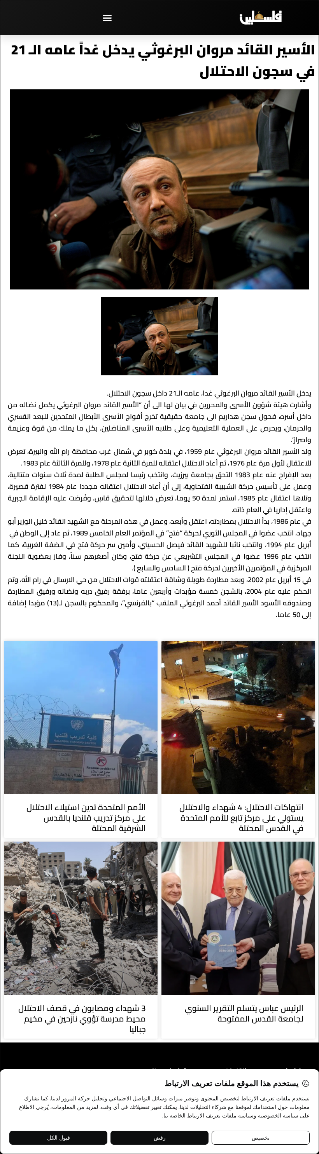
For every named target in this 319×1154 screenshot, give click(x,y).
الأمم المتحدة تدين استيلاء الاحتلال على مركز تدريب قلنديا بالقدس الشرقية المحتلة (86, 818)
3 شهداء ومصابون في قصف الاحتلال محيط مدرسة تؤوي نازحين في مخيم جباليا (82, 1019)
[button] (107, 17)
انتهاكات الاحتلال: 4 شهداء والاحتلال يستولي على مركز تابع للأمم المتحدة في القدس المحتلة (241, 818)
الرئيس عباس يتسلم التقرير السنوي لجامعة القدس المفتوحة (244, 1013)
